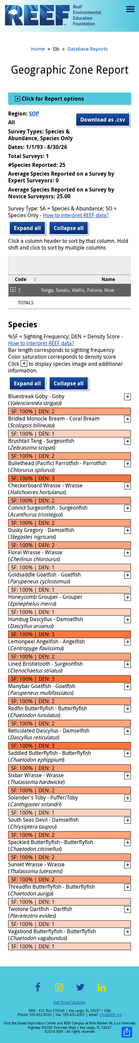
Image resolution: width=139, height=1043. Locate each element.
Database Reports (87, 48)
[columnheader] (23, 279)
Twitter (80, 991)
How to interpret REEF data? (76, 215)
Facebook (38, 991)
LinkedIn (101, 991)
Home (38, 48)
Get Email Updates (69, 1002)
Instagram (59, 991)
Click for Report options (52, 98)
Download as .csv (102, 119)
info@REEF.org (111, 1015)
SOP (34, 113)
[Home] (53, 16)
